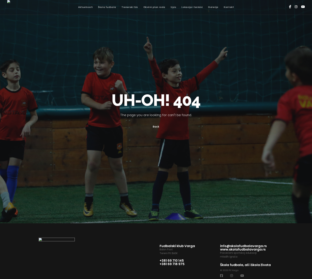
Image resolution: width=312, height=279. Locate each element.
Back (156, 126)
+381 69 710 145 (172, 260)
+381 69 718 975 (172, 264)
